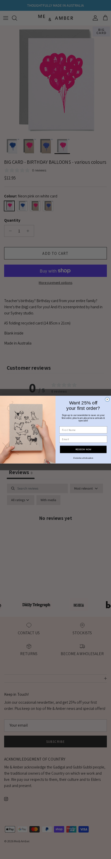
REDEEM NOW (83, 449)
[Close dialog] (107, 399)
